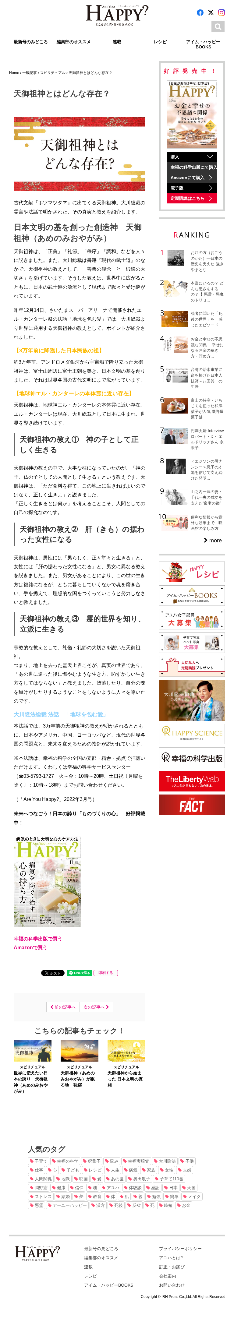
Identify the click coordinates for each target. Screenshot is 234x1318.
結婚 (65, 1196)
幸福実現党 (138, 1161)
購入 (175, 156)
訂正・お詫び (172, 1266)
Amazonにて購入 (187, 177)
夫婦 (186, 1170)
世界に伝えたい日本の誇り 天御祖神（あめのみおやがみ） (31, 1082)
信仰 (78, 1187)
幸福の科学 (67, 1161)
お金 (185, 1205)
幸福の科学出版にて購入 (194, 167)
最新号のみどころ (31, 41)
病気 (132, 1170)
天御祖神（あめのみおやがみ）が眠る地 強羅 (78, 1078)
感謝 (155, 1187)
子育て (41, 1161)
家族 (150, 1170)
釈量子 (94, 1161)
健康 (61, 1187)
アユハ (112, 1187)
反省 (136, 1205)
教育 (96, 1196)
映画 (83, 1178)
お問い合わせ (172, 1285)
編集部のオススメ (74, 41)
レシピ (160, 41)
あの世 (117, 1178)
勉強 (156, 1196)
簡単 (174, 1196)
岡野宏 (41, 1187)
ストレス (43, 1196)
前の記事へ (64, 1007)
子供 (189, 1161)
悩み (114, 1161)
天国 (191, 1187)
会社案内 (167, 1276)
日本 (173, 1187)
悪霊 (38, 1205)
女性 (168, 1170)
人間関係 (43, 1178)
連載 (117, 41)
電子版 (177, 187)
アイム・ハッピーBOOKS (203, 44)
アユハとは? (171, 1257)
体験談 (135, 1187)
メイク (194, 1196)
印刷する (105, 973)
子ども (72, 1170)
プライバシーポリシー (180, 1248)
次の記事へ (94, 1007)
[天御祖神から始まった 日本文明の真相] (126, 1050)
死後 (118, 1205)
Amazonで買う (31, 947)
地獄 (65, 1178)
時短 (167, 1205)
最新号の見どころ (101, 1248)
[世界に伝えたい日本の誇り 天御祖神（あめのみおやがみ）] (32, 1050)
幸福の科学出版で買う (38, 938)
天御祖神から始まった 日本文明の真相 (125, 1078)
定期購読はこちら (188, 198)
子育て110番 (170, 1178)
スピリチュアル (32, 1067)
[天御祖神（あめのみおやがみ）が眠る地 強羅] (79, 1050)
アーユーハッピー (69, 1205)
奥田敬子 (141, 1178)
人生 (114, 1170)
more (215, 540)
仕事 (38, 1170)
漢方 (100, 1205)
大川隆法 (167, 1161)
